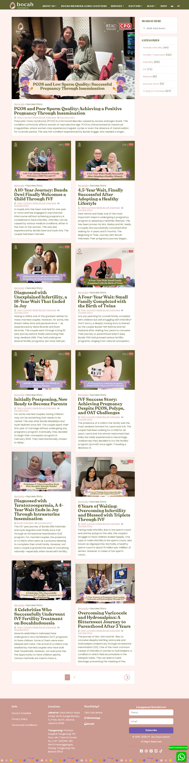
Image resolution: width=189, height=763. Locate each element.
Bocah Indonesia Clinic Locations (84, 6)
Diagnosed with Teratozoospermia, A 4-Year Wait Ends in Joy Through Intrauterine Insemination (38, 510)
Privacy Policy (20, 719)
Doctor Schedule (21, 713)
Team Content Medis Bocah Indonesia (36, 117)
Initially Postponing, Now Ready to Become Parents (40, 401)
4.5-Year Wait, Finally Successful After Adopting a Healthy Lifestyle (100, 197)
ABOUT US (49, 6)
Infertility (148, 62)
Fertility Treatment (154, 55)
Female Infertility (153, 47)
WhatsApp (93, 718)
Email (90, 724)
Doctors (135, 6)
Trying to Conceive (154, 91)
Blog (150, 6)
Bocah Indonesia (25, 522)
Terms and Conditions (24, 725)
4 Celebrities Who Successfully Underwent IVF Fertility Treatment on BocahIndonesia (39, 616)
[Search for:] (158, 28)
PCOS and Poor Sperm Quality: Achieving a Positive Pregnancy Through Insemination (68, 111)
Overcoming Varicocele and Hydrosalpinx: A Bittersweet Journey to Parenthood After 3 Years (104, 619)
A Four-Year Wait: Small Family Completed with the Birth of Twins (103, 301)
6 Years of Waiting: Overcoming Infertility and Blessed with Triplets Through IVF (104, 513)
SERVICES (116, 6)
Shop (164, 6)
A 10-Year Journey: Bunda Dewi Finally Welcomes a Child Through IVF (41, 194)
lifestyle (147, 76)
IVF (144, 69)
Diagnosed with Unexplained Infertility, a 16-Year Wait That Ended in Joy (40, 299)
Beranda (19, 104)
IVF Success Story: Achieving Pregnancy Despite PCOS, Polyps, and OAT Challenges (101, 406)
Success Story (67, 117)
